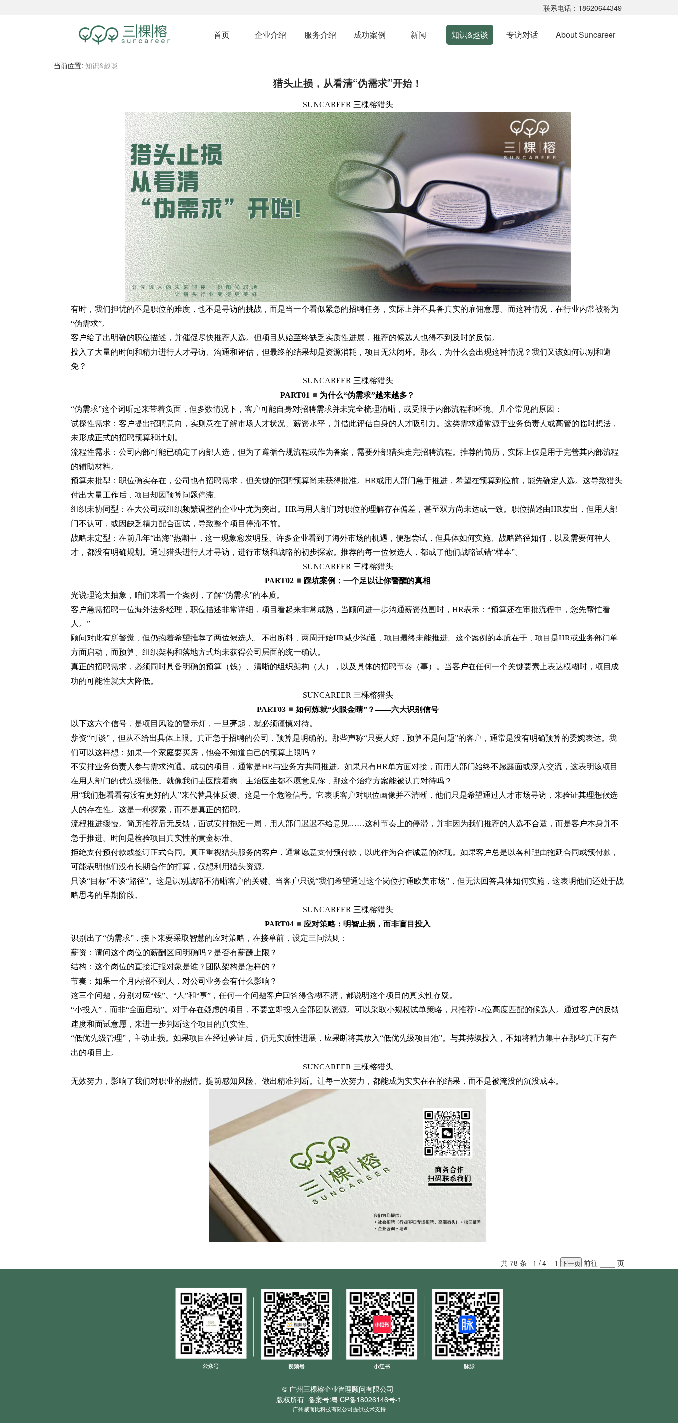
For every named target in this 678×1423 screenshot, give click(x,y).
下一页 (571, 1262)
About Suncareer (585, 34)
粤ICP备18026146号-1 (366, 1399)
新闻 (418, 34)
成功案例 (370, 34)
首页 (222, 34)
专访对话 (522, 34)
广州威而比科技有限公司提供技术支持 (339, 1409)
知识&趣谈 (469, 34)
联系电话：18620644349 (582, 7)
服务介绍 (320, 34)
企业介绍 (270, 34)
